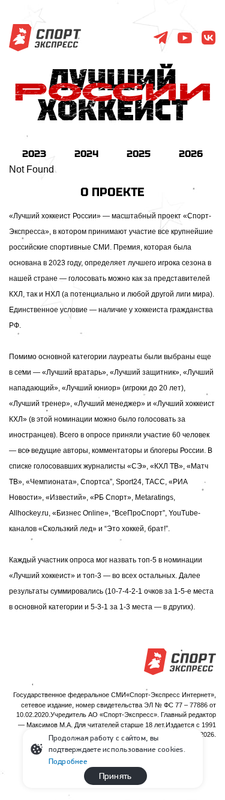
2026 (191, 153)
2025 (139, 153)
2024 (86, 153)
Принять (115, 776)
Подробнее (68, 761)
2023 (34, 153)
